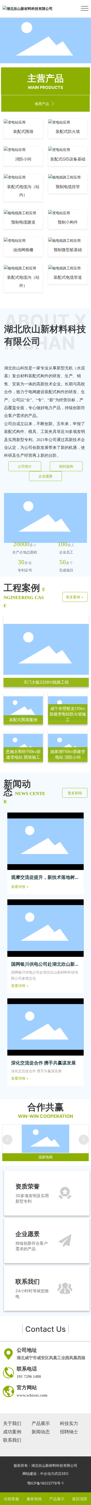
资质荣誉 (27, 1186)
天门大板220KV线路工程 (46, 682)
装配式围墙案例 (23, 719)
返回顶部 (79, 1498)
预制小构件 (68, 222)
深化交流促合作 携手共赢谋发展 (43, 1062)
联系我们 (27, 1281)
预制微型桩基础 (68, 250)
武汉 (57, 1473)
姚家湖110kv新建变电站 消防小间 (67, 754)
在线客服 (11, 1498)
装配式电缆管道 (68, 277)
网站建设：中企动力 (38, 1473)
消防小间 (23, 159)
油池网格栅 (23, 250)
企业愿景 (27, 1234)
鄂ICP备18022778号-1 (45, 1483)
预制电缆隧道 (23, 222)
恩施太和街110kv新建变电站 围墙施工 (23, 754)
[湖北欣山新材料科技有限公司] (28, 8)
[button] (41, 58)
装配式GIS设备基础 (67, 159)
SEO (65, 1473)
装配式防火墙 (68, 131)
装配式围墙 (23, 131)
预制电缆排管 (68, 187)
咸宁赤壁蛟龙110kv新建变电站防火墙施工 (68, 714)
